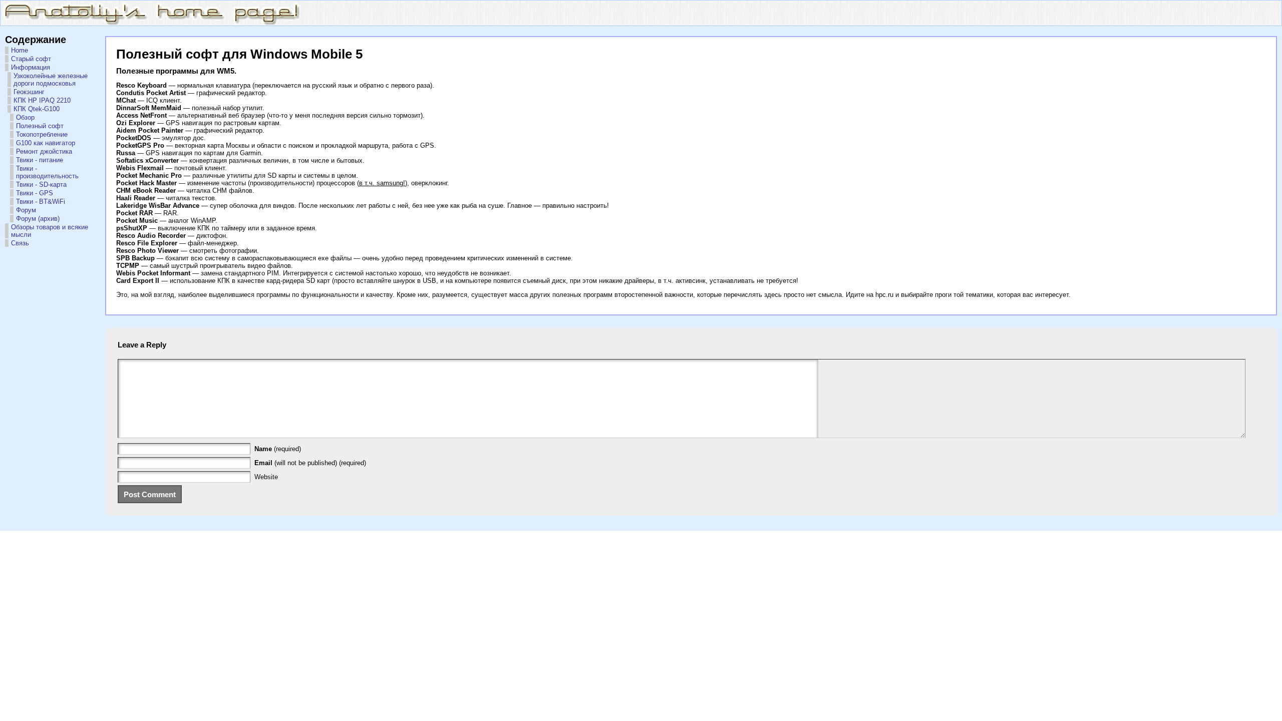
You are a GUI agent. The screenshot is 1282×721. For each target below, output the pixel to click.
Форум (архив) (38, 218)
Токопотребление (42, 134)
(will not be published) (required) (310, 463)
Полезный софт (40, 126)
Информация (30, 67)
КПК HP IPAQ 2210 (42, 100)
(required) (277, 449)
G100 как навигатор (45, 143)
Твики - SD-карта (41, 184)
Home (19, 50)
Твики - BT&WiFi (40, 201)
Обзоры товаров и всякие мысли (49, 230)
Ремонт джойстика (44, 151)
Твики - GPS (34, 193)
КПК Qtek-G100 (37, 109)
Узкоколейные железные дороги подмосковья (51, 79)
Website (266, 477)
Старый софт (31, 59)
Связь (20, 243)
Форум (26, 210)
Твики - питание (39, 160)
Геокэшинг (29, 92)
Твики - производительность (47, 172)
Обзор (25, 117)
